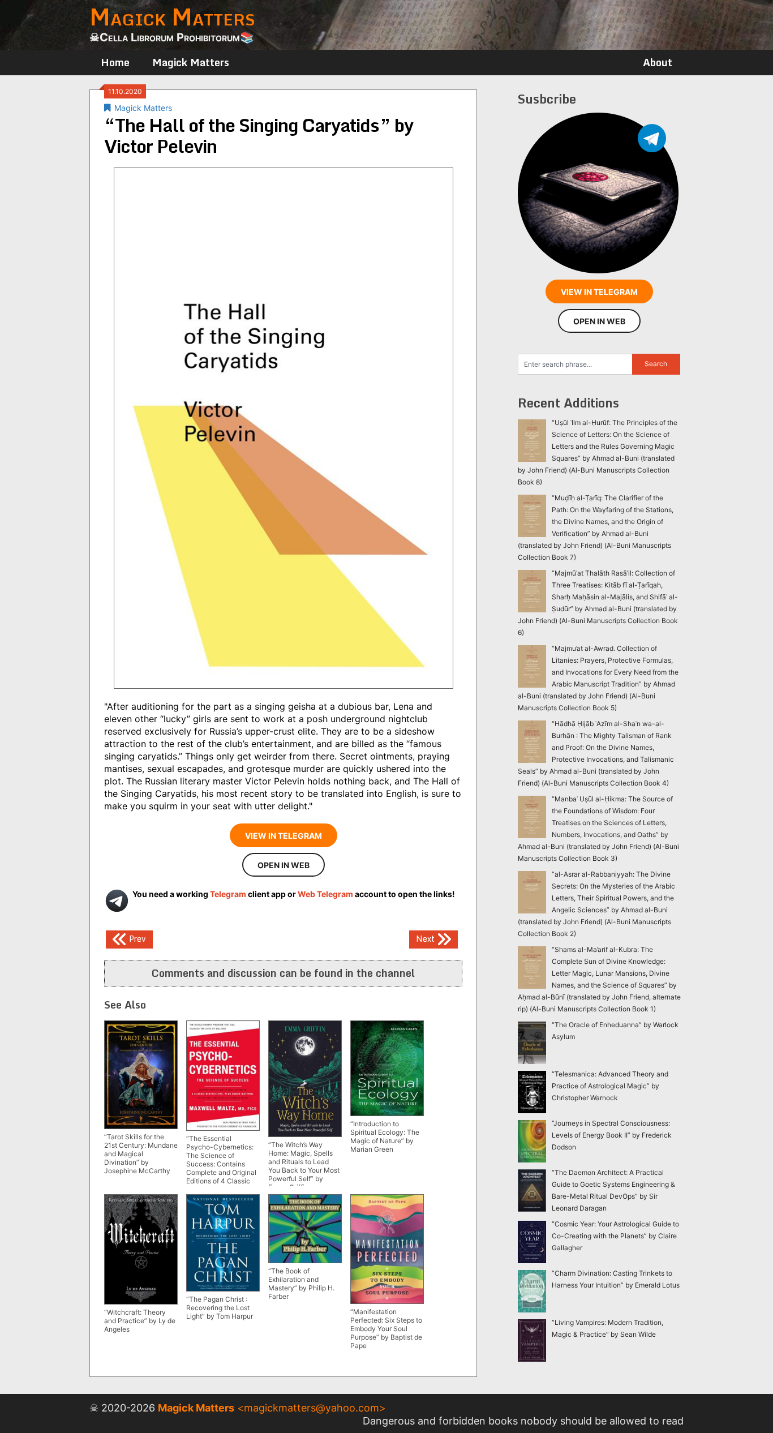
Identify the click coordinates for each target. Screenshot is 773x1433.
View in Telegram (283, 835)
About (657, 62)
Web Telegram (325, 894)
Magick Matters (190, 62)
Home (115, 62)
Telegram (228, 894)
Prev (136, 938)
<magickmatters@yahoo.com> (311, 1408)
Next (426, 938)
